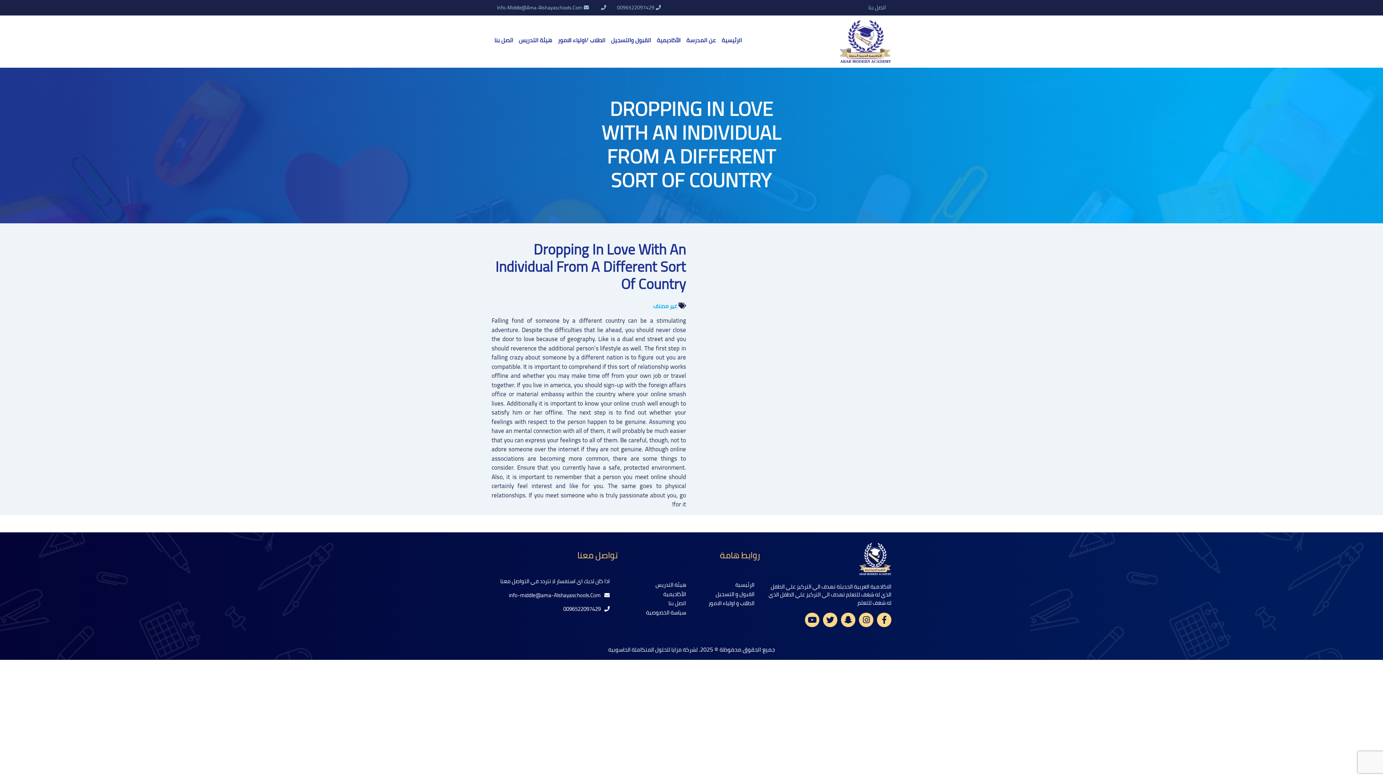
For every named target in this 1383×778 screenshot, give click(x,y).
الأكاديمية (669, 40)
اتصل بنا (877, 8)
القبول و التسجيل (735, 594)
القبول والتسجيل (631, 40)
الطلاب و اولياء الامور (731, 603)
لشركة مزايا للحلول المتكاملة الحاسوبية (653, 649)
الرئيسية (732, 40)
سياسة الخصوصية (666, 612)
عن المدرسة (701, 40)
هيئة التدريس (535, 40)
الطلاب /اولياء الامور (581, 40)
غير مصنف (665, 306)
